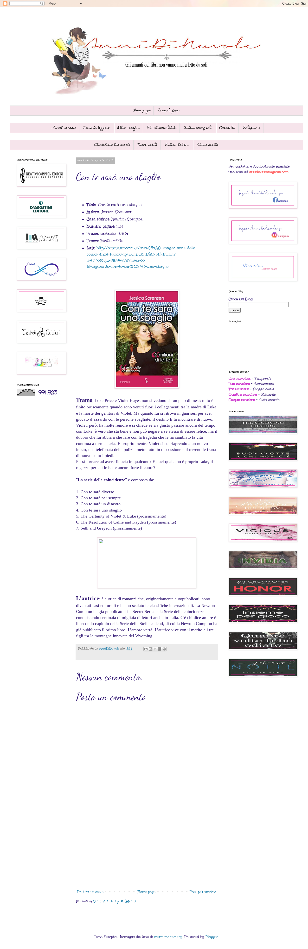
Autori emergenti (198, 128)
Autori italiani (177, 145)
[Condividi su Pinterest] (164, 649)
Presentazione (168, 110)
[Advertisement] (147, 848)
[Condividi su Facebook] (159, 649)
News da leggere (97, 128)
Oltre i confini (128, 128)
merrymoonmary (168, 937)
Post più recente (90, 892)
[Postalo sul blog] (150, 649)
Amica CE (227, 128)
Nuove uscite (148, 145)
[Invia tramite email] (145, 649)
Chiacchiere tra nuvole (112, 145)
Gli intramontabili (161, 128)
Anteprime (251, 128)
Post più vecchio (203, 892)
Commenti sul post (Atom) (114, 901)
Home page (142, 110)
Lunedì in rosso (64, 128)
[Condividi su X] (155, 649)
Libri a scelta (207, 145)
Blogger (211, 937)
